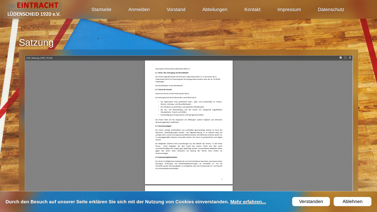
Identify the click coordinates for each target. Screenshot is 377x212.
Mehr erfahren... (248, 201)
